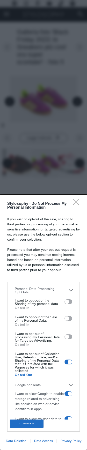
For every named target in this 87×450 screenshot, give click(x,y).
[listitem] (43, 290)
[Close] (77, 203)
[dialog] (43, 322)
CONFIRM (27, 423)
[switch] (68, 301)
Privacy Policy (70, 441)
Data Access (43, 441)
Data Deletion (16, 441)
